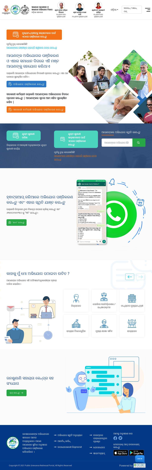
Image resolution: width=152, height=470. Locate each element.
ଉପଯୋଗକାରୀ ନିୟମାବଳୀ (70, 447)
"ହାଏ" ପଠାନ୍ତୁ (18, 222)
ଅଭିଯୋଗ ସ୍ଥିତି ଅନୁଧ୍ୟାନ (70, 435)
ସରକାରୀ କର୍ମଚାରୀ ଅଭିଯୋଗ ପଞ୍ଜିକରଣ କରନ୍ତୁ (38, 109)
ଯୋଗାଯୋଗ (99, 447)
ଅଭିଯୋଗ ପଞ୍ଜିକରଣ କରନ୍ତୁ (29, 84)
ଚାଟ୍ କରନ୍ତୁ (15, 392)
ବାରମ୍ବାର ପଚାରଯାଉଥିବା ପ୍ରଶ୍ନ (100, 438)
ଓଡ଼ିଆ (113, 9)
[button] (129, 276)
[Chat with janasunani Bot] (141, 460)
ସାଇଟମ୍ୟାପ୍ (99, 453)
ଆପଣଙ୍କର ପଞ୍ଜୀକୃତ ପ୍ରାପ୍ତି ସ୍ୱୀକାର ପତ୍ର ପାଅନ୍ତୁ (32, 47)
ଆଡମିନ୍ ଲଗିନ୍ (64, 441)
